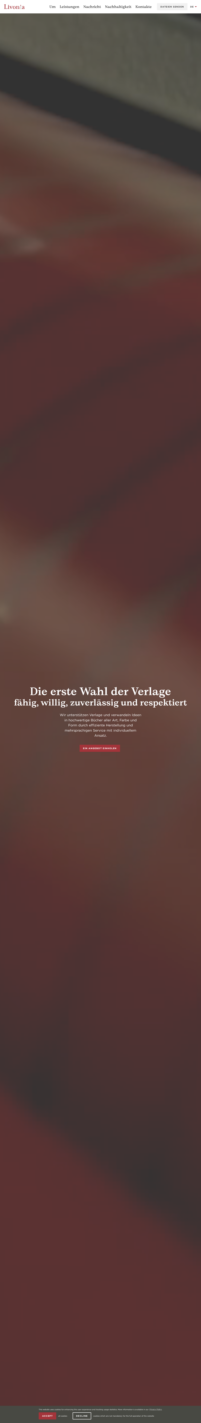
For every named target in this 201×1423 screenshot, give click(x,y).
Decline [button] (82, 1416)
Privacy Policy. (155, 1409)
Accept (47, 1416)
